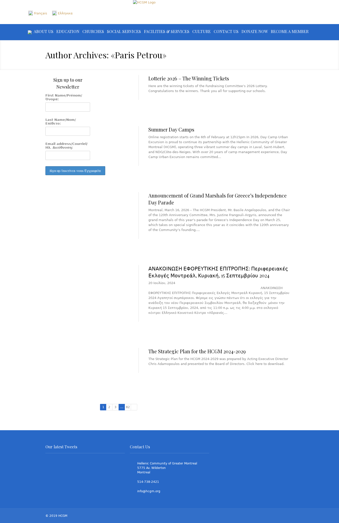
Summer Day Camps (171, 129)
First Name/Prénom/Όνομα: (63, 97)
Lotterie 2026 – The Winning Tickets (188, 78)
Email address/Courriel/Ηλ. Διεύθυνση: (66, 145)
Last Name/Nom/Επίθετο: (60, 121)
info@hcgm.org (148, 491)
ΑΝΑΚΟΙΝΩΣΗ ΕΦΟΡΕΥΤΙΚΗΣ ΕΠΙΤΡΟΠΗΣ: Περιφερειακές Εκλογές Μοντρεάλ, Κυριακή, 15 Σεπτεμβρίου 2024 (218, 272)
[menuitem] (38, 13)
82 (128, 407)
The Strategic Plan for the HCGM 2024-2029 (197, 351)
